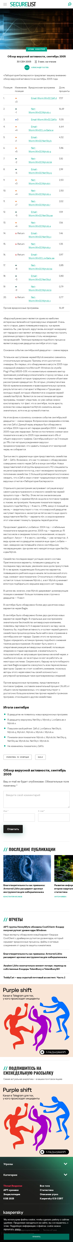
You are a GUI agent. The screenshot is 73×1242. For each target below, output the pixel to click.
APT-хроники (11, 1190)
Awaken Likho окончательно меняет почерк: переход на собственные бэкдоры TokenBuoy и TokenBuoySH (34, 967)
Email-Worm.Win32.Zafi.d (44, 98)
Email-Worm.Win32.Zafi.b (44, 119)
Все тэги (45, 1185)
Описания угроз (49, 1194)
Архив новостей (36, 49)
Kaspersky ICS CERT (51, 1198)
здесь (18, 1229)
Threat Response (12, 1185)
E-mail (41, 811)
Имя (5, 811)
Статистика (46, 1190)
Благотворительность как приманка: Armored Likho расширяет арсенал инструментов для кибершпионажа (24, 888)
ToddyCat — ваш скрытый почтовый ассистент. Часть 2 (34, 977)
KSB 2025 (8, 1198)
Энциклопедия (11, 1194)
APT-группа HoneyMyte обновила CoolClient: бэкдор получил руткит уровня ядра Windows (33, 928)
